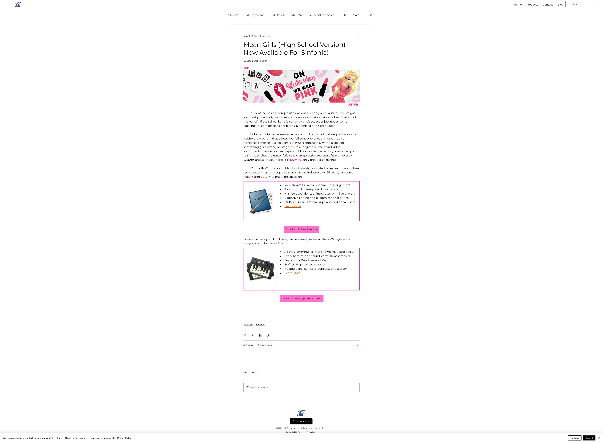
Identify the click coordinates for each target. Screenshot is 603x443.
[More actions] (358, 36)
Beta (344, 15)
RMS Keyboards (254, 15)
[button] (371, 15)
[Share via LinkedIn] (260, 335)
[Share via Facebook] (244, 335)
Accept (589, 438)
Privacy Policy (124, 438)
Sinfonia (260, 324)
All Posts (233, 15)
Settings (575, 438)
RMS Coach (278, 15)
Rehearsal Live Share (321, 15)
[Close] (599, 437)
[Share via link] (267, 335)
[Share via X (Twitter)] (252, 335)
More (356, 15)
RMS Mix (296, 15)
